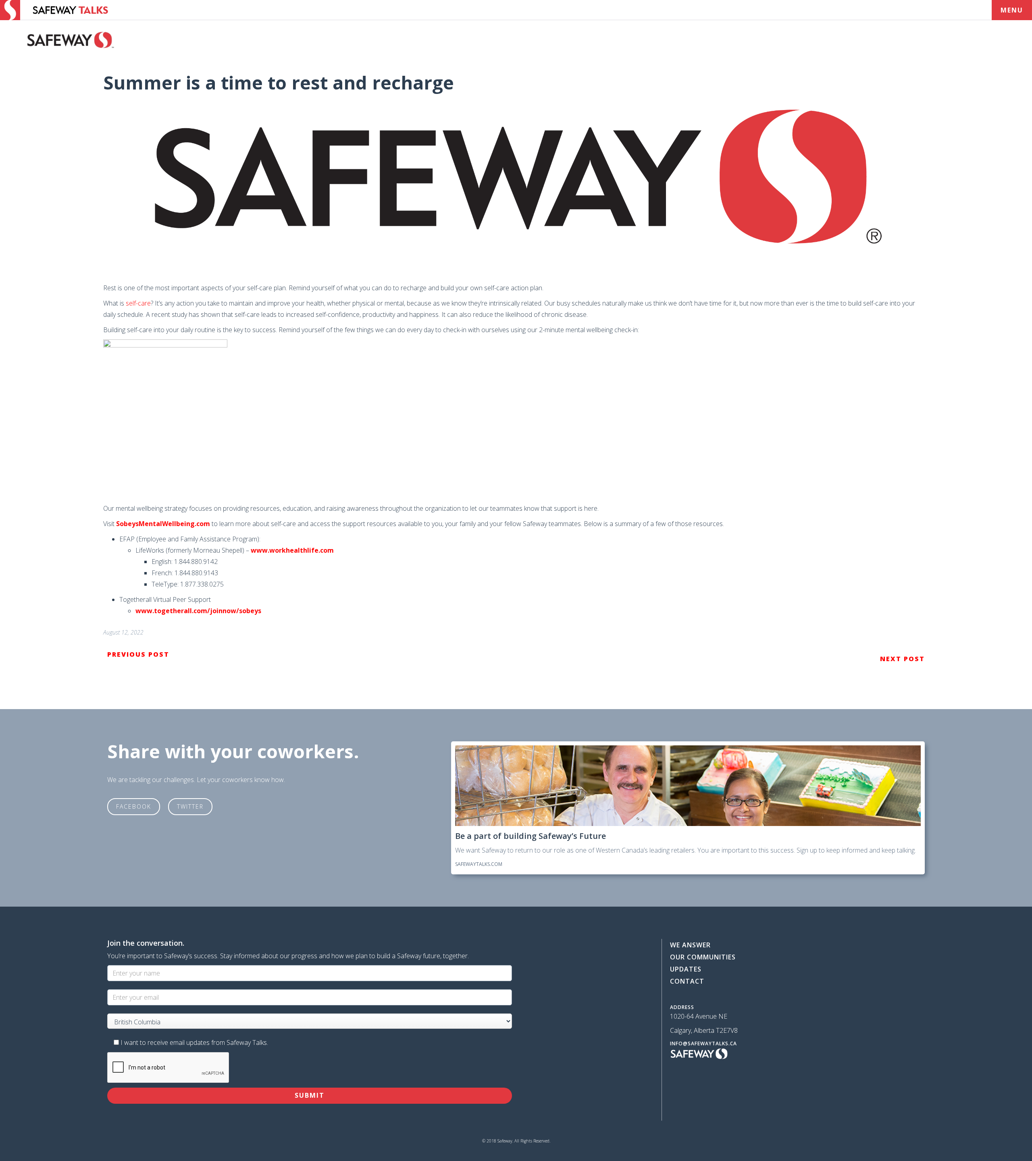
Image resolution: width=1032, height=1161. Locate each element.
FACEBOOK (133, 806)
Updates (685, 969)
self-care (138, 303)
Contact (687, 981)
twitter (190, 806)
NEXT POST (902, 658)
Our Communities (703, 957)
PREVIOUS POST (138, 654)
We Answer (690, 944)
